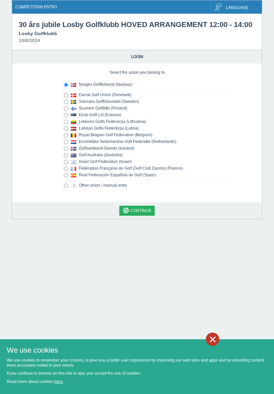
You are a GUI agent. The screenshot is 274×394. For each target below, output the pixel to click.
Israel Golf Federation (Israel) (105, 161)
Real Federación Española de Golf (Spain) (117, 175)
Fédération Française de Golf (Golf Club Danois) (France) (130, 168)
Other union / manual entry (102, 185)
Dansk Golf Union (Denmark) (104, 94)
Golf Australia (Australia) (100, 155)
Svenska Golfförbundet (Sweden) (108, 101)
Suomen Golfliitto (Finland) (102, 108)
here (58, 381)
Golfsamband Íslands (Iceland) (106, 148)
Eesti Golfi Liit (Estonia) (99, 115)
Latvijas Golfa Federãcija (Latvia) (108, 128)
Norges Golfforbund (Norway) (105, 84)
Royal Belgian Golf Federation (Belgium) (115, 135)
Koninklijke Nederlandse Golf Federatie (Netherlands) (127, 141)
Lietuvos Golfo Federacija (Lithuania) (112, 121)
